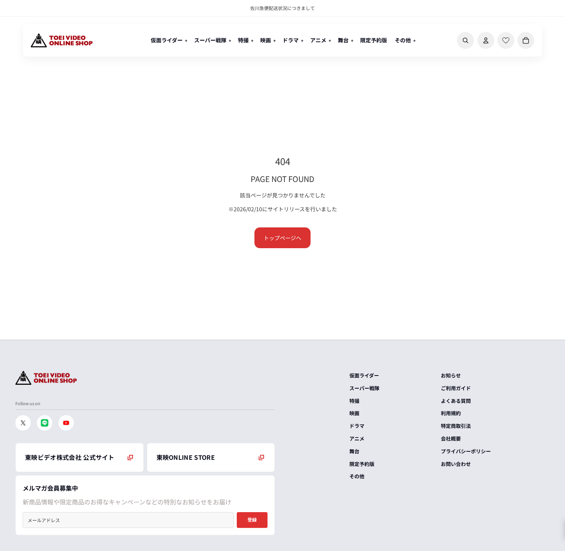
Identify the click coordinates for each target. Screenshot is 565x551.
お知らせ (451, 375)
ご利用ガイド (456, 388)
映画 (354, 413)
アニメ (356, 438)
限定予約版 (361, 464)
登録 (252, 520)
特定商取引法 (456, 425)
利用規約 (451, 413)
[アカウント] (485, 40)
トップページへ (282, 238)
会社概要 (451, 438)
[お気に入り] (505, 40)
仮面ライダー (364, 375)
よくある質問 (456, 400)
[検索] (465, 40)
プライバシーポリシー (466, 451)
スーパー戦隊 (364, 388)
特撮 (354, 400)
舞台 (354, 451)
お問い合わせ (456, 464)
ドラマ (356, 425)
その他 (356, 476)
